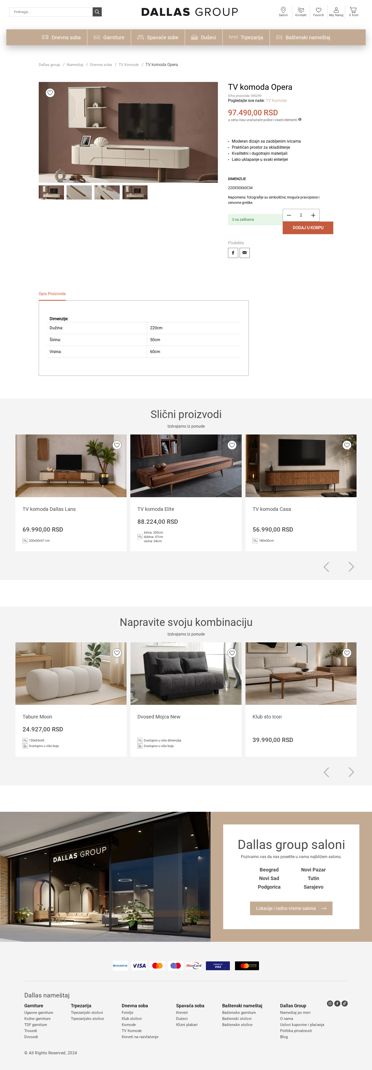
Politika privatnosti (296, 1031)
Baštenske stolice (237, 1024)
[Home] (190, 12)
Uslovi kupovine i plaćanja (302, 1024)
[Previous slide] (326, 568)
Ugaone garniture (38, 1012)
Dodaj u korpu (308, 227)
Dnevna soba (101, 64)
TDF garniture (35, 1024)
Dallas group (49, 64)
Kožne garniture (37, 1018)
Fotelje (127, 1012)
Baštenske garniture (239, 1012)
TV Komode (129, 64)
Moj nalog (336, 15)
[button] (51, 198)
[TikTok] (345, 1003)
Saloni (283, 15)
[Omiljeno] (50, 92)
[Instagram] (330, 1003)
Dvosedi (31, 1037)
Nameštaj (75, 64)
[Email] (245, 253)
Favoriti (318, 15)
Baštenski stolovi (237, 1018)
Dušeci (182, 1018)
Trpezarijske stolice (87, 1018)
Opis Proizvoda (52, 293)
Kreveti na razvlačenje (140, 1037)
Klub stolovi (132, 1018)
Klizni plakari (187, 1024)
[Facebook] (233, 253)
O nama (286, 1018)
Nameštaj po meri (295, 1012)
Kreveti (182, 1012)
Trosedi (30, 1031)
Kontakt (300, 15)
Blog (284, 1037)
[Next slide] (351, 567)
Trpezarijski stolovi (87, 1012)
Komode (129, 1024)
